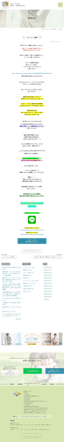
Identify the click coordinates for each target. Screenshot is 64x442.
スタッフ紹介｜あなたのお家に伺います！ (11, 299)
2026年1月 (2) (48, 283)
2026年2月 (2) (48, 280)
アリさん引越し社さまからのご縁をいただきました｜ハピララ (11, 315)
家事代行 (12, 384)
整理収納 (20, 384)
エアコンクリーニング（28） (31, 280)
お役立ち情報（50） (28, 288)
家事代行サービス (14, 423)
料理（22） (26, 278)
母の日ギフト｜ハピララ (9, 311)
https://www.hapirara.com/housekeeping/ (32, 234)
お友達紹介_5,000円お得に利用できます (11, 303)
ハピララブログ (60, 384)
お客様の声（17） (28, 286)
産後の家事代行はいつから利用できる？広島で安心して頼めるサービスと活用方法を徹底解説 (11, 293)
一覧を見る (18, 319)
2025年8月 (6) (48, 296)
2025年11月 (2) (48, 288)
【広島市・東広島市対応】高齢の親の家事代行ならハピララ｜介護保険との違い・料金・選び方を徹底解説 (11, 286)
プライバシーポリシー (28, 433)
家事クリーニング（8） (29, 283)
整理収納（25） (27, 275)
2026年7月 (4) (48, 270)
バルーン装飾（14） (28, 272)
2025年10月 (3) (48, 291)
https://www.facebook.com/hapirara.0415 (32, 230)
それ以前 (46, 299)
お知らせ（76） (27, 291)
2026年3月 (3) (48, 278)
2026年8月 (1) (48, 267)
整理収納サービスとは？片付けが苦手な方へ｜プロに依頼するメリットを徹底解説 (11, 273)
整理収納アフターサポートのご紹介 (11, 307)
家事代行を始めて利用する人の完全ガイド (11, 268)
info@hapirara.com (43, 408)
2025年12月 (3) (48, 286)
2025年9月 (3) (48, 294)
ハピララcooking (28, 384)
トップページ (4, 384)
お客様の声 (44, 384)
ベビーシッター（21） (29, 267)
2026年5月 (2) (48, 272)
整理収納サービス (14, 427)
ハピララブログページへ (32, 251)
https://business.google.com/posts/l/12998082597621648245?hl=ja (32, 73)
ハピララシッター (36, 384)
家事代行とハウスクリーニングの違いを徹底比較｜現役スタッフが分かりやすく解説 (11, 279)
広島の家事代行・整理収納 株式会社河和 (34, 436)
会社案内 (52, 384)
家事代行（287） (27, 270)
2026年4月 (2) (48, 275)
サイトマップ (37, 433)
